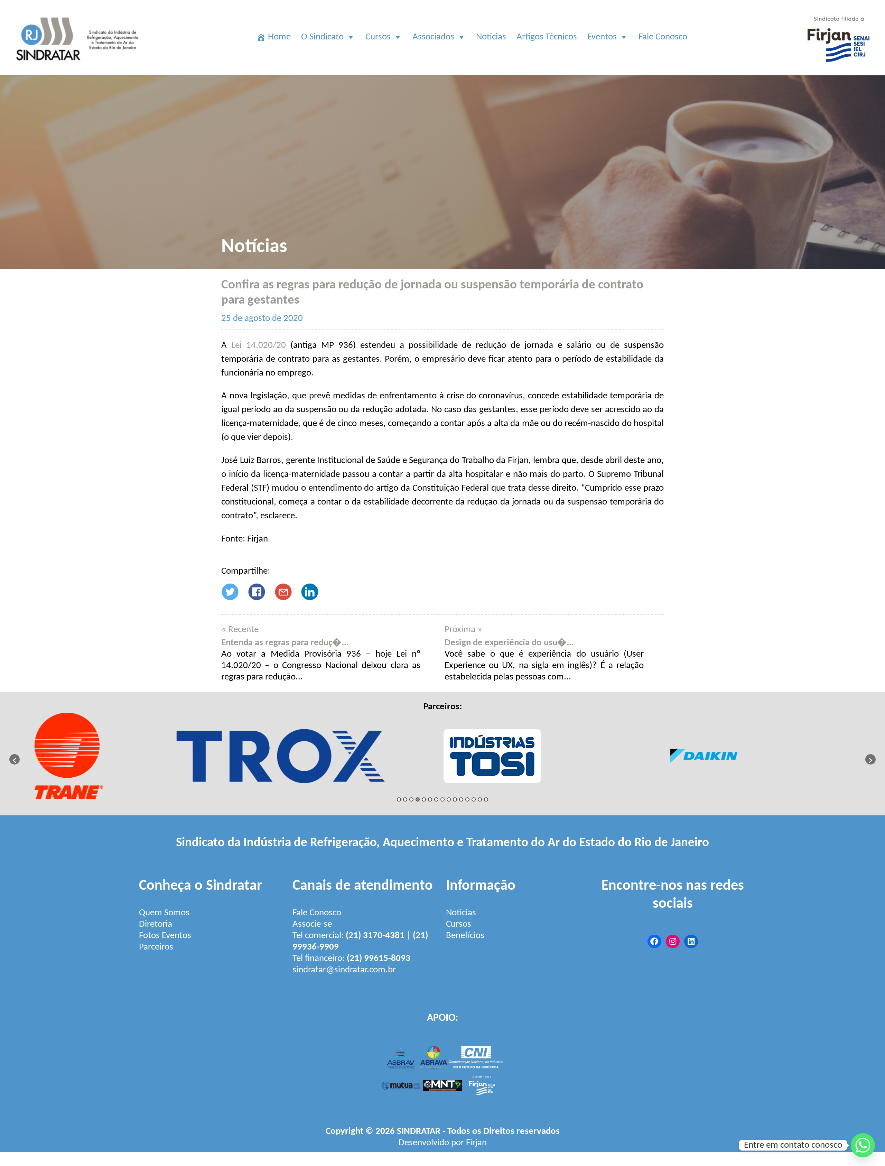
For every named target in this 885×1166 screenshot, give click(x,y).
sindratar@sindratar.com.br (344, 970)
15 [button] (486, 799)
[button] (14, 759)
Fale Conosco (663, 37)
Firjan (476, 1143)
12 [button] (467, 799)
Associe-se (312, 924)
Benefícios (465, 936)
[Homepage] (78, 69)
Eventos (602, 37)
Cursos (378, 37)
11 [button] (461, 799)
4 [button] (418, 799)
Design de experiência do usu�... (509, 643)
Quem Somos (164, 913)
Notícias (491, 37)
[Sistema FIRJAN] (838, 69)
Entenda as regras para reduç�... (285, 643)
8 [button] (442, 799)
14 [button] (480, 799)
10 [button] (455, 799)
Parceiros (156, 947)
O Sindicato (322, 37)
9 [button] (449, 799)
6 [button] (430, 799)
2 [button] (405, 799)
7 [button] (436, 799)
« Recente (240, 630)
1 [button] (399, 799)
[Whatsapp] (863, 1145)
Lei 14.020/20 (258, 345)
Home (279, 37)
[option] (125, 756)
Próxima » (463, 630)
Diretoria (155, 924)
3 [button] (411, 799)
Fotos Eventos (165, 936)
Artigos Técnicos (546, 37)
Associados (433, 37)
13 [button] (474, 799)
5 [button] (424, 799)
